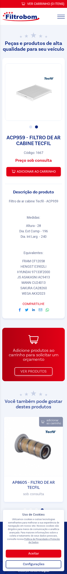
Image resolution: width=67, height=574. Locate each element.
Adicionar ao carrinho (36, 171)
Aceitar (33, 553)
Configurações (33, 564)
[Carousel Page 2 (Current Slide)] (36, 126)
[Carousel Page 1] (30, 126)
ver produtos (33, 371)
